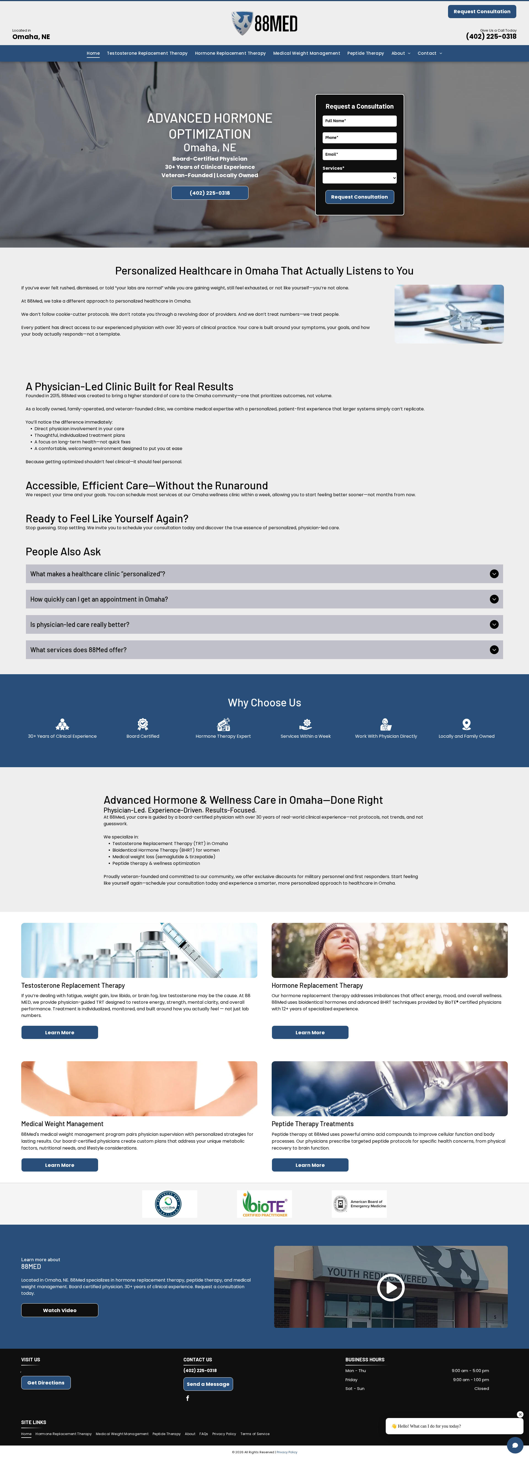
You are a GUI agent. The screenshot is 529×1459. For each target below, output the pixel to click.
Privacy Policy (287, 1452)
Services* (334, 168)
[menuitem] (93, 53)
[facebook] (187, 1399)
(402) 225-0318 (491, 36)
